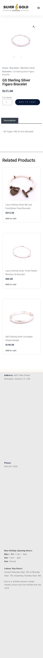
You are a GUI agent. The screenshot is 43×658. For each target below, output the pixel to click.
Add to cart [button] (10, 218)
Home (5, 68)
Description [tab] (10, 120)
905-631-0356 (11, 466)
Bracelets (14, 68)
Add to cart (27, 102)
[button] (39, 8)
